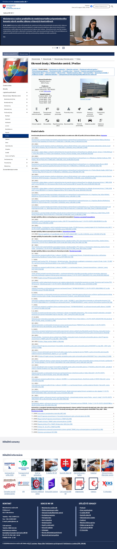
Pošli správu (47, 91)
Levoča (7, 126)
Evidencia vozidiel (37, 74)
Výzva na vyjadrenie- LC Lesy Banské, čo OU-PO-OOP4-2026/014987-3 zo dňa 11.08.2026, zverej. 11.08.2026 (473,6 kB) (72, 234)
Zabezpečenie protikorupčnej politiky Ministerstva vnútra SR (78, 74)
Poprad (7, 132)
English (87, 5)
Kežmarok (8, 122)
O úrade (34, 69)
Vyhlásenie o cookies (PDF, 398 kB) (75, 543)
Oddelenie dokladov (51, 74)
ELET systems (32, 543)
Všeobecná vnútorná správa (88, 69)
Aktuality (5, 89)
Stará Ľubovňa (9, 146)
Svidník (7, 152)
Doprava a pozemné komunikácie (91, 71)
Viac (4, 36)
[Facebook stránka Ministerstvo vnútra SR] (91, 6)
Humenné (7, 119)
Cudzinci (83, 520)
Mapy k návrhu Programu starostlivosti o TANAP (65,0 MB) (55, 419)
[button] (9, 12)
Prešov (7, 136)
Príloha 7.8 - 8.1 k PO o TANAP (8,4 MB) (49, 427)
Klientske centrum (72, 69)
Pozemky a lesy (67, 71)
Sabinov (7, 139)
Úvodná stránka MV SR (10, 54)
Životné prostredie (55, 71)
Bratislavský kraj (8, 102)
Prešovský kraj (8, 112)
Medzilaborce (8, 129)
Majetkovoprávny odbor (74, 73)
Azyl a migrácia (47, 520)
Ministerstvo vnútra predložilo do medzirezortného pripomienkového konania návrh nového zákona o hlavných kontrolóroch (35, 20)
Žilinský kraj (7, 166)
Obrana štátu (61, 73)
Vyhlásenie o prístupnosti (54, 543)
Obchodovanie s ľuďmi (87, 518)
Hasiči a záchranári (48, 525)
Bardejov (7, 116)
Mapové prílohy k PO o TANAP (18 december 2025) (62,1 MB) (55, 424)
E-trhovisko (84, 530)
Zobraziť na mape (85, 99)
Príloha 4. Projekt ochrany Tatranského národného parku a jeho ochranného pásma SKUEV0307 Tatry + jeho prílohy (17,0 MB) (74, 356)
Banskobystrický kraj (9, 99)
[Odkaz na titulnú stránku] (12, 6)
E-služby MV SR (85, 513)
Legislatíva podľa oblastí (9, 92)
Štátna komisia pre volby (50, 510)
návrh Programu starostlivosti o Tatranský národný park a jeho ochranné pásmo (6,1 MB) (64, 416)
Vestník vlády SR (85, 515)
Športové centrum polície (50, 535)
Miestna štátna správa (87, 523)
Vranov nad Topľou (10, 156)
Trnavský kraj (7, 162)
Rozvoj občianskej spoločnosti (52, 533)
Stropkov (7, 149)
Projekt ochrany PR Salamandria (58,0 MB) (50, 278)
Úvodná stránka (7, 85)
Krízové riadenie (51, 73)
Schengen (45, 530)
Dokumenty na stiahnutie (57, 69)
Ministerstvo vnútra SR (49, 508)
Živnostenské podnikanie (40, 71)
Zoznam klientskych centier (10, 169)
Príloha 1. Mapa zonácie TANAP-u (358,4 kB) (51, 341)
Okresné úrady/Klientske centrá (52, 513)
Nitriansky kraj (7, 109)
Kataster (77, 71)
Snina (6, 142)
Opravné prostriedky (101, 73)
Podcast (82, 508)
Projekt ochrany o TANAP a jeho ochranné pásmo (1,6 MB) (54, 421)
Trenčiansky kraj (8, 159)
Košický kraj (7, 106)
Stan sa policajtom (86, 510)
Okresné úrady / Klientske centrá (12, 96)
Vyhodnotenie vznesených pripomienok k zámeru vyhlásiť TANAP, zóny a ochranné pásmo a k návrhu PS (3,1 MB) (70, 429)
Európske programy (48, 515)
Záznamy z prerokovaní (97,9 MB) (47, 432)
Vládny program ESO (86, 525)
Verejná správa (47, 523)
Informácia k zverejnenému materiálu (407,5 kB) (52, 413)
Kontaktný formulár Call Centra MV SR (15, 533)
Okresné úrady (24, 54)
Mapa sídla (41, 543)
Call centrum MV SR (86, 528)
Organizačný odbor (38, 73)
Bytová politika (88, 73)
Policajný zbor (46, 518)
